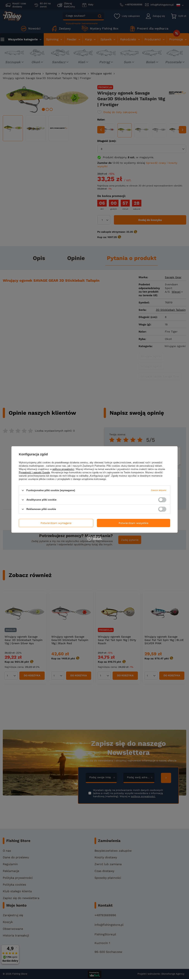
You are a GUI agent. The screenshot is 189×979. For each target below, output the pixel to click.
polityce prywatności (63, 469)
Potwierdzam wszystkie (133, 523)
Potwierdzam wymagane (56, 523)
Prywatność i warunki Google (34, 472)
